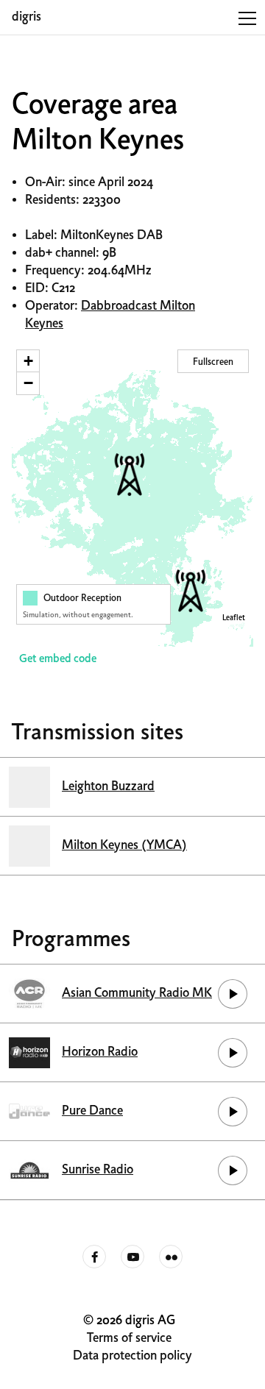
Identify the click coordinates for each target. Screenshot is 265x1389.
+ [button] (28, 361)
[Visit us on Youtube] (132, 1257)
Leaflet (233, 618)
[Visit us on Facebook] (94, 1257)
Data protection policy (132, 1356)
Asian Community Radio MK (137, 993)
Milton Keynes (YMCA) (124, 845)
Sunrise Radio (97, 1170)
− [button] (28, 383)
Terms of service (129, 1338)
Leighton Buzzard (108, 787)
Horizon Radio (100, 1052)
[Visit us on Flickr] (171, 1257)
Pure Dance (92, 1111)
